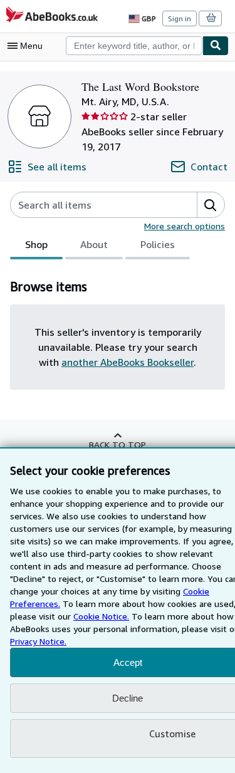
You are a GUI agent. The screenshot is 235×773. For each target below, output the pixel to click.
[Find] (215, 45)
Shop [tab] (36, 244)
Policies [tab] (157, 244)
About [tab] (94, 244)
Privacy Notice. (38, 641)
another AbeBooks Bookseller (127, 362)
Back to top (117, 444)
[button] (210, 204)
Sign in (179, 18)
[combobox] (134, 45)
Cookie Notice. (101, 616)
